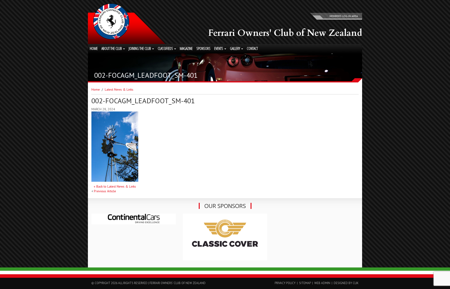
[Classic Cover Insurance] (225, 237)
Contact (252, 48)
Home (94, 48)
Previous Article (105, 191)
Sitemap (305, 283)
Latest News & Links (119, 89)
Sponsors (203, 48)
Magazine (186, 48)
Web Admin (322, 283)
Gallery (235, 48)
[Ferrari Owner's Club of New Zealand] (111, 21)
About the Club (112, 48)
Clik (356, 283)
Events (219, 48)
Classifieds (166, 48)
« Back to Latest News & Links (115, 186)
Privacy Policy (285, 283)
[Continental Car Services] (133, 219)
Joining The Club (140, 48)
